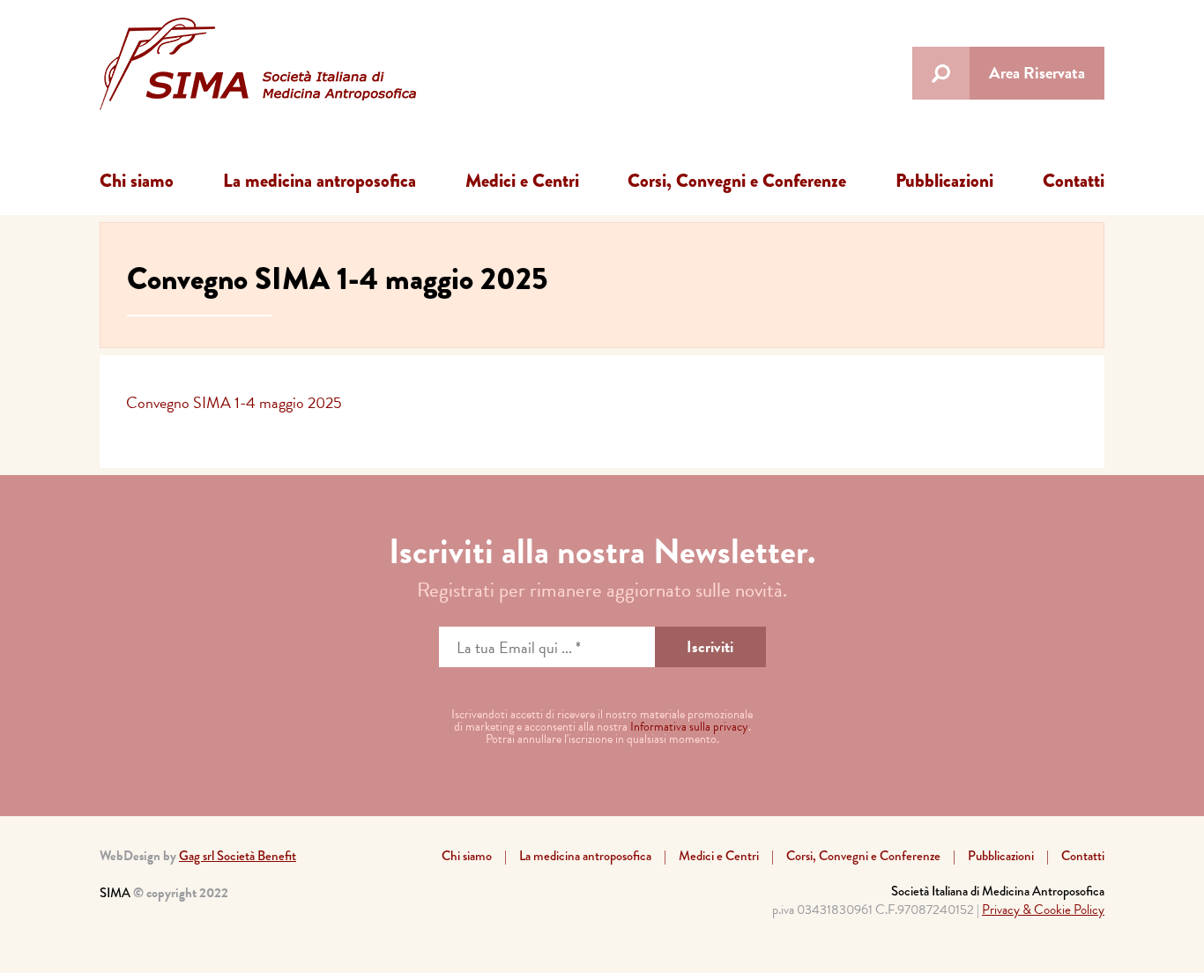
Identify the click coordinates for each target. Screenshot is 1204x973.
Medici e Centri (522, 180)
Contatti (1073, 180)
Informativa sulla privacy (689, 726)
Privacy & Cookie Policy (1043, 909)
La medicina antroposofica (319, 180)
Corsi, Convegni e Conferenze (737, 180)
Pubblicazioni (944, 180)
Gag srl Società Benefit (237, 855)
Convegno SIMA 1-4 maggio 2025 (234, 402)
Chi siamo (137, 180)
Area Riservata (1037, 72)
